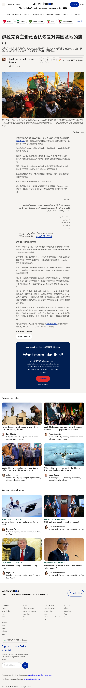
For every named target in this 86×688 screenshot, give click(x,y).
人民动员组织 (51, 323)
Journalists (67, 611)
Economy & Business (52, 14)
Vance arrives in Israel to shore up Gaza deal (20, 523)
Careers (67, 617)
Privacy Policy (48, 611)
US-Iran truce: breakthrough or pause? (61, 522)
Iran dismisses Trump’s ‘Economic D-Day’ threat (20, 567)
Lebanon (4, 631)
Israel (3, 620)
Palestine (4, 622)
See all (79, 21)
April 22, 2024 (44, 236)
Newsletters (10, 4)
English (76, 132)
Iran (3, 614)
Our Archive (27, 620)
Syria (3, 634)
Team (66, 614)
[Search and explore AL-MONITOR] (3, 4)
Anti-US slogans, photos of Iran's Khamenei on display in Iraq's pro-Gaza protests (63, 428)
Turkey (4, 608)
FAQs (45, 614)
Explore (66, 14)
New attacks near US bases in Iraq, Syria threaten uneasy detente (20, 428)
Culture (27, 14)
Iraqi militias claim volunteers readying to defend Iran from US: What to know (20, 469)
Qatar (4, 628)
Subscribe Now (76, 593)
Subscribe (74, 4)
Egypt (3, 625)
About (66, 608)
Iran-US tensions (24, 336)
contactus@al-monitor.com (32, 679)
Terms (39, 384)
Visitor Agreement (49, 608)
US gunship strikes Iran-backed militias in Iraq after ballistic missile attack (62, 469)
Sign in (82, 4)
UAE (3, 617)
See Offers (43, 378)
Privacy (46, 384)
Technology (37, 14)
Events (18, 4)
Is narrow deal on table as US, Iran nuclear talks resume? (63, 567)
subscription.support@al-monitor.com (40, 675)
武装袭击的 (20, 140)
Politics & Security (13, 14)
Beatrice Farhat (18, 59)
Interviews (75, 14)
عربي (82, 132)
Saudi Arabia (6, 611)
